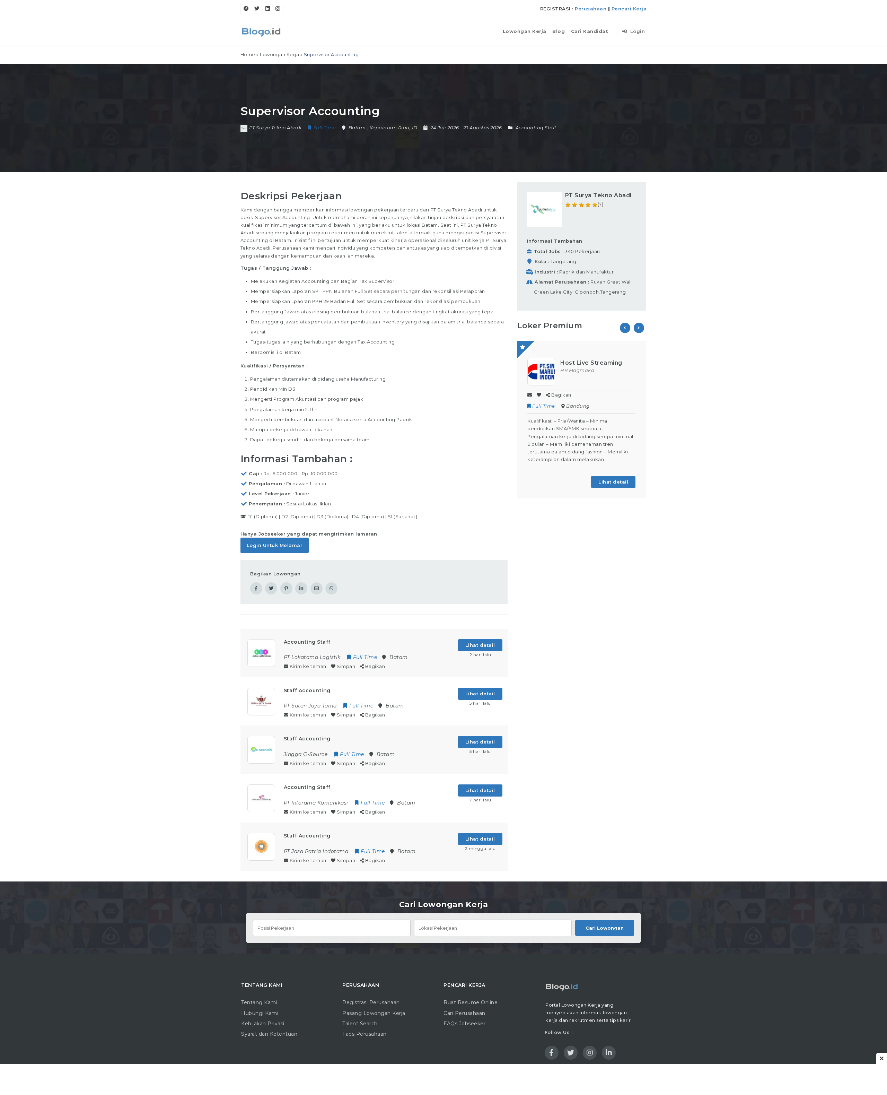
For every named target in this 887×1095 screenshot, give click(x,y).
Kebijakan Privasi (262, 1023)
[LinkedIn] (268, 8)
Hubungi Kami (259, 1013)
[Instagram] (278, 8)
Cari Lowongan (605, 928)
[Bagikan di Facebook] (256, 588)
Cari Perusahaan (464, 1013)
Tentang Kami (259, 1002)
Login (637, 31)
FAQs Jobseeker (464, 1023)
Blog (558, 31)
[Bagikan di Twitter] (271, 588)
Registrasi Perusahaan (371, 1002)
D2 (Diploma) (297, 516)
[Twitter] (257, 8)
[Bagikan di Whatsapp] (331, 588)
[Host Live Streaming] (541, 371)
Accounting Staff (536, 127)
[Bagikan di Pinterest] (286, 588)
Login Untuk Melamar (275, 545)
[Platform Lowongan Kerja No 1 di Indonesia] (261, 31)
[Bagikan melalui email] (316, 588)
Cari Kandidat (589, 31)
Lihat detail (480, 645)
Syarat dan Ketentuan (269, 1034)
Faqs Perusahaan (364, 1034)
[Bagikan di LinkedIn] (301, 588)
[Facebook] (246, 8)
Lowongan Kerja (524, 31)
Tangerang (564, 261)
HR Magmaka (577, 370)
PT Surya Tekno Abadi (598, 195)
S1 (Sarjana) (401, 516)
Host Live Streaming (591, 362)
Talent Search (360, 1023)
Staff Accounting (307, 690)
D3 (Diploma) (333, 516)
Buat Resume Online (471, 1002)
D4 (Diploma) (368, 516)
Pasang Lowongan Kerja (373, 1013)
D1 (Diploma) (262, 516)
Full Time (543, 406)
